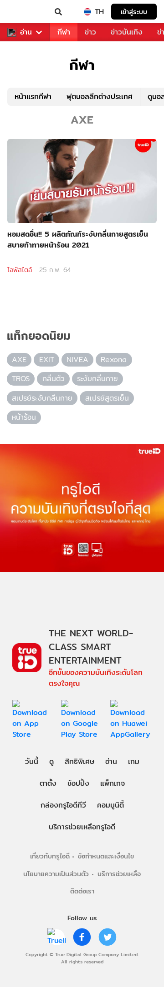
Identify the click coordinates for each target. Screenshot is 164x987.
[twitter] (107, 937)
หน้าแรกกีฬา (33, 96)
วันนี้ (31, 761)
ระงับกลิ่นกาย (97, 378)
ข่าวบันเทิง (127, 32)
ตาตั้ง (48, 783)
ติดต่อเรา (82, 891)
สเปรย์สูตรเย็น (107, 398)
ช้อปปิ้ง (78, 783)
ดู (51, 761)
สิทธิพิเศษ (79, 761)
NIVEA (77, 359)
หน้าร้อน (24, 417)
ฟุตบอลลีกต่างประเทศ (100, 96)
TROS (21, 378)
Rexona (114, 359)
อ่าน (26, 32)
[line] (56, 937)
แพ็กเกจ (112, 783)
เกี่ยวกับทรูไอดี (50, 856)
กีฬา (63, 32)
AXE (19, 359)
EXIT (46, 359)
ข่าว (90, 32)
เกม (133, 761)
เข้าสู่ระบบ (134, 11)
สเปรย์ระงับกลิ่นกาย (42, 398)
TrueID (25, 11)
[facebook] (82, 937)
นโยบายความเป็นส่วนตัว (56, 873)
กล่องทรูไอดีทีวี (63, 805)
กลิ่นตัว (53, 378)
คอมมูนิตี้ (110, 805)
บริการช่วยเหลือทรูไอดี (82, 827)
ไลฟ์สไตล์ (19, 270)
